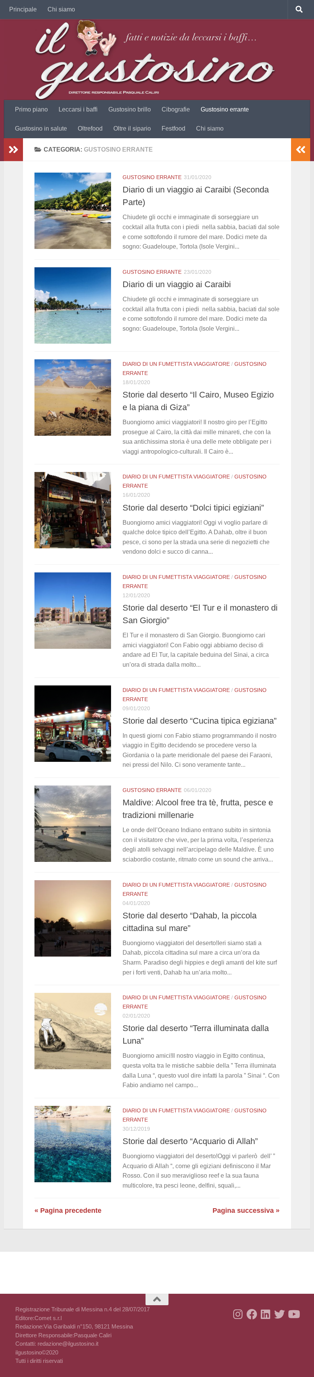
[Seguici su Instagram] (238, 1314)
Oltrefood (90, 128)
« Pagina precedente (67, 1210)
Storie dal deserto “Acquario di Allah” (190, 1141)
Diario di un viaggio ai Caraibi (177, 284)
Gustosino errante (225, 109)
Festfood (173, 128)
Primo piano (31, 109)
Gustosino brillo (129, 109)
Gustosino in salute (41, 128)
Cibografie (176, 109)
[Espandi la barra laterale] (13, 149)
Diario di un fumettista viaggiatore (176, 364)
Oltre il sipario (132, 128)
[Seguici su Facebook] (252, 1314)
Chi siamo (61, 9)
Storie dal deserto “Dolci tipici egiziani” (193, 507)
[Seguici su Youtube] (293, 1314)
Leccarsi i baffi (78, 109)
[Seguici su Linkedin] (265, 1314)
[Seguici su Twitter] (279, 1314)
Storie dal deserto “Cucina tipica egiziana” (199, 721)
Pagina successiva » (246, 1210)
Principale (23, 9)
